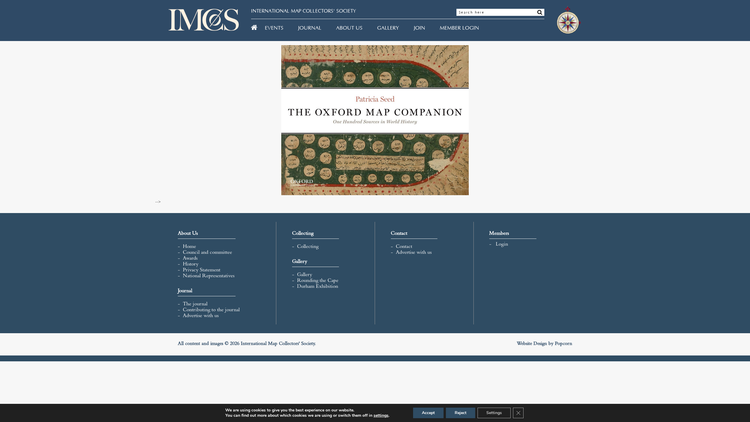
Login (502, 244)
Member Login (459, 28)
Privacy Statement (201, 270)
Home (189, 247)
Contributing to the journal (211, 310)
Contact (404, 247)
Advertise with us (201, 316)
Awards (190, 258)
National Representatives (208, 276)
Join (419, 28)
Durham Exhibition (317, 287)
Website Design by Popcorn (544, 344)
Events (274, 28)
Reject (460, 413)
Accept (428, 413)
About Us (349, 28)
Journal (309, 28)
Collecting (307, 247)
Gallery (388, 28)
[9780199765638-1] (375, 120)
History (190, 264)
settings (381, 415)
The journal (195, 304)
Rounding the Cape (317, 281)
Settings (494, 413)
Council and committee (207, 253)
